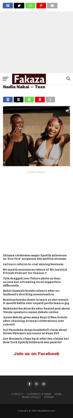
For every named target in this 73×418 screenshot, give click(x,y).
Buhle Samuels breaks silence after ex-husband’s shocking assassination (31, 292)
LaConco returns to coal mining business (33, 264)
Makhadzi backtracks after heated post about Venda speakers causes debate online (36, 310)
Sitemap (49, 397)
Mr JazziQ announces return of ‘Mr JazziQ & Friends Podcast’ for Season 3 (35, 271)
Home (58, 394)
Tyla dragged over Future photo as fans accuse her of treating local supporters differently (32, 282)
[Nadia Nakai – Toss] (36, 165)
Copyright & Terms (39, 394)
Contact (18, 394)
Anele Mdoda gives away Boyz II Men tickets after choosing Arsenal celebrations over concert (35, 321)
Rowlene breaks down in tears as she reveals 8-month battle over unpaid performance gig (36, 301)
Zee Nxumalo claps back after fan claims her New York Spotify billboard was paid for (36, 340)
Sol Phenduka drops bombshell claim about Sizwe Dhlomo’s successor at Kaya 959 (35, 331)
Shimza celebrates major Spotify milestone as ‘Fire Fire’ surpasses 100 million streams (35, 257)
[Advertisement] (36, 36)
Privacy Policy (31, 397)
